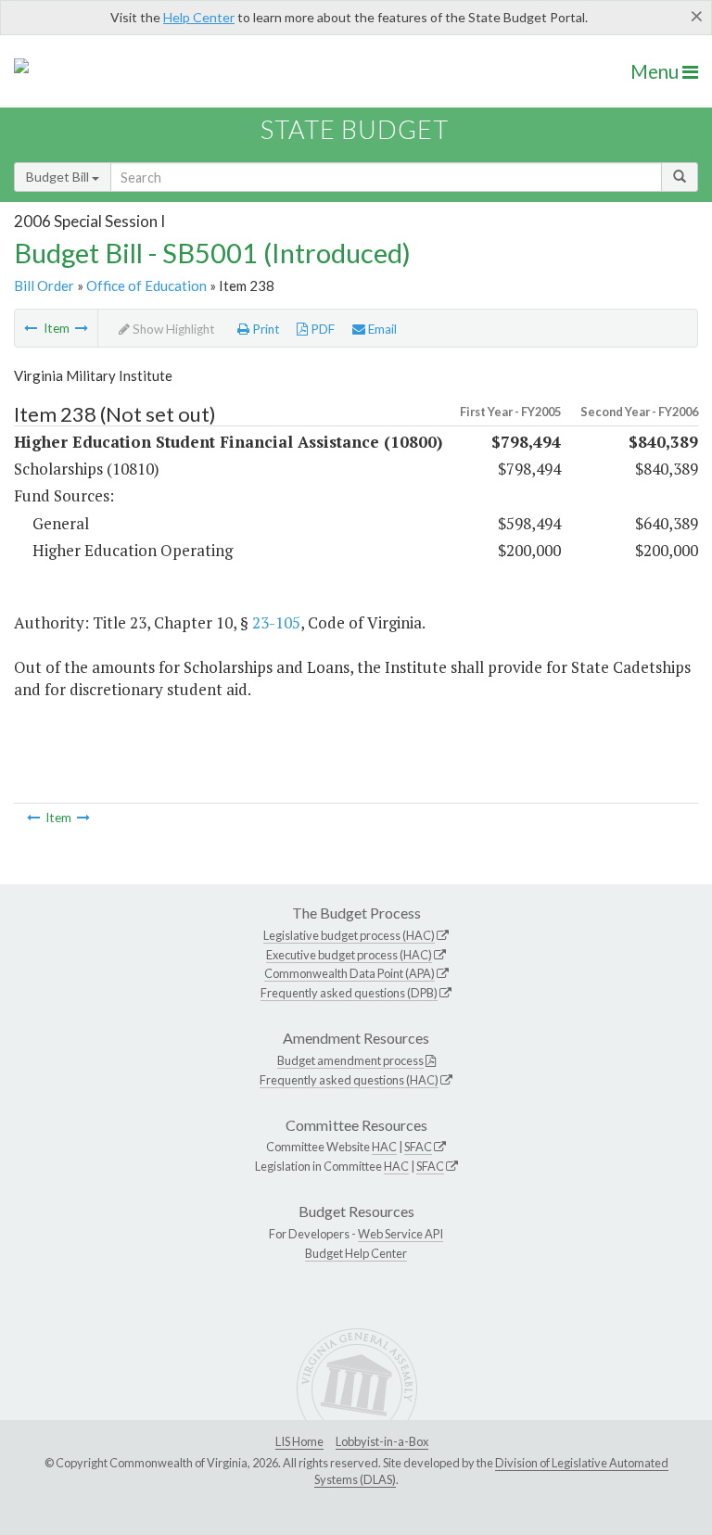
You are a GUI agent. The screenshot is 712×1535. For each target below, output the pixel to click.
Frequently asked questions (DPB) (349, 992)
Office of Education (146, 285)
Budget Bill (59, 176)
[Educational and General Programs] (30, 328)
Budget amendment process (350, 1060)
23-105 (276, 622)
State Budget (355, 129)
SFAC (418, 1146)
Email (381, 329)
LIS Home (299, 1441)
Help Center (199, 17)
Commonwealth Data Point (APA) (349, 973)
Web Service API (400, 1233)
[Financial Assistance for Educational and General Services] (81, 328)
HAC (384, 1146)
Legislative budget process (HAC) (349, 935)
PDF (321, 329)
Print (264, 329)
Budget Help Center (356, 1253)
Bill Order (44, 285)
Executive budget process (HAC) (349, 954)
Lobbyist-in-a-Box (382, 1441)
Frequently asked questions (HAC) (349, 1079)
